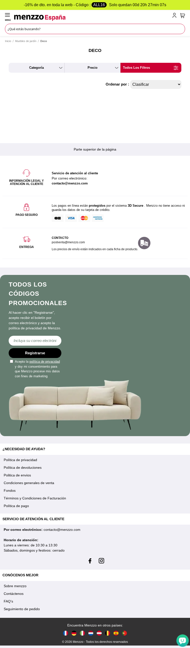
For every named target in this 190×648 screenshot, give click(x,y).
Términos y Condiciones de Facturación (35, 498)
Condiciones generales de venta (29, 483)
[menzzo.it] (82, 633)
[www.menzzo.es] (116, 633)
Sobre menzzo (15, 586)
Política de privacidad (20, 460)
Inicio (8, 41)
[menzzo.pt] (124, 633)
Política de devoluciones (23, 467)
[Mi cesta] (182, 15)
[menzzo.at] (99, 633)
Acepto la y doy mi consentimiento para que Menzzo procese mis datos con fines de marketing (37, 369)
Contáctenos (14, 594)
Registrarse (35, 353)
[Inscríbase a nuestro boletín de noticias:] (35, 341)
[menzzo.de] (74, 633)
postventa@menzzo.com (68, 242)
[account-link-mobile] (175, 16)
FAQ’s (8, 601)
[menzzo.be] (107, 633)
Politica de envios (17, 475)
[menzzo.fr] (65, 633)
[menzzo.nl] (91, 633)
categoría (36, 67)
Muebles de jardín (25, 41)
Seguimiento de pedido (22, 609)
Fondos (10, 490)
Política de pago (16, 506)
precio (92, 67)
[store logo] (92, 17)
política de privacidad (44, 361)
